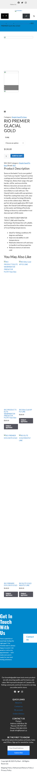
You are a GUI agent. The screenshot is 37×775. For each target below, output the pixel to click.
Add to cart (17, 156)
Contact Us (30, 638)
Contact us (19, 706)
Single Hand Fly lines (22, 23)
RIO (14, 165)
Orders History (18, 714)
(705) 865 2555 (21, 728)
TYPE (7, 137)
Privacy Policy (6, 770)
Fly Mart (18, 761)
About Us (18, 703)
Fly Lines (10, 23)
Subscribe (18, 753)
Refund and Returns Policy (23, 768)
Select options (9, 427)
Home (3, 23)
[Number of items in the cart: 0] (34, 16)
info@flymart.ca (21, 730)
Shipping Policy (6, 768)
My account (18, 710)
